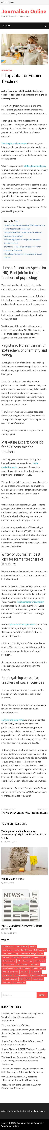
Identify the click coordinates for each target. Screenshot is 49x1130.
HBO (43, 957)
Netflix (42, 968)
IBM (19, 961)
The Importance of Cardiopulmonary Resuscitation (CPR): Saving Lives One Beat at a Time (24, 834)
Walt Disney (6, 983)
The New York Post (21, 975)
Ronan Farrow (13, 972)
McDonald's (35, 964)
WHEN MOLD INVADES (12, 878)
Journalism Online (23, 11)
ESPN (41, 954)
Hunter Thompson (9, 961)
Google (36, 957)
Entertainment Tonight (28, 954)
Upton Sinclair (38, 979)
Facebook (6, 957)
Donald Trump (13, 954)
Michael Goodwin (9, 968)
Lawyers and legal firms (12, 719)
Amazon (33, 946)
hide (16, 221)
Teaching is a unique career (14, 143)
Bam (17, 1126)
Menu (8, 25)
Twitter (28, 979)
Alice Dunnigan (22, 946)
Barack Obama (26, 950)
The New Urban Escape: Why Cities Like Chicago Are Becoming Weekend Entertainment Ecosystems (23, 1060)
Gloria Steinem (26, 957)
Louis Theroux (40, 961)
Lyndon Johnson (8, 964)
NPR (4, 972)
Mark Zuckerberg (22, 964)
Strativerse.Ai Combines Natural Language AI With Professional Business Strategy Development (22, 1017)
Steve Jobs (24, 972)
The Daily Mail (35, 972)
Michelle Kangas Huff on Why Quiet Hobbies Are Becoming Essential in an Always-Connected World (23, 1033)
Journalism (6, 70)
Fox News (15, 957)
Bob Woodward (40, 950)
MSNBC (35, 968)
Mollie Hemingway (23, 968)
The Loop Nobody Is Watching (15, 1025)
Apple (17, 950)
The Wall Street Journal (38, 975)
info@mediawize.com (35, 1111)
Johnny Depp (27, 961)
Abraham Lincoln (8, 946)
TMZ (21, 979)
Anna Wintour (7, 950)
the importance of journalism (30, 601)
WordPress (6, 1126)
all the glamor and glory (35, 166)
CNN (4, 954)
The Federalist (7, 975)
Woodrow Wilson (19, 983)
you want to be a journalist (22, 624)
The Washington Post (10, 979)
